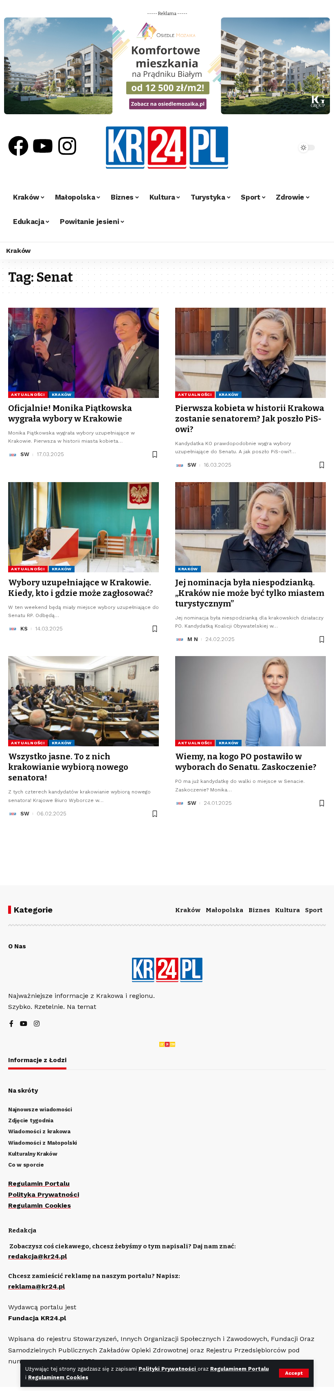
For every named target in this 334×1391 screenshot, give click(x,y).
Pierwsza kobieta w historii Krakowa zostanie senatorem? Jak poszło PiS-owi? (249, 418)
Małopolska (224, 910)
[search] (279, 147)
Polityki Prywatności (168, 1369)
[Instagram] (67, 146)
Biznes (259, 910)
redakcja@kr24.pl (37, 1256)
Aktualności (28, 394)
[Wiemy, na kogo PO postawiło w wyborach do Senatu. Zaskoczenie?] (250, 701)
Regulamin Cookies (39, 1205)
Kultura (287, 910)
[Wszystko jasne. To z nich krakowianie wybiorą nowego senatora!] (83, 701)
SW (24, 454)
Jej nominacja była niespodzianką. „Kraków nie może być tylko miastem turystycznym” (249, 593)
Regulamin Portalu (39, 1183)
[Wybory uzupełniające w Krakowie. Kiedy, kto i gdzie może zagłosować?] (83, 527)
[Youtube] (43, 146)
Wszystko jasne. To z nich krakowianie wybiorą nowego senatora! (68, 767)
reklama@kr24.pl (36, 1286)
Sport (314, 910)
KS (24, 629)
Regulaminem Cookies (58, 1377)
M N (192, 639)
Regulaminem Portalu (239, 1369)
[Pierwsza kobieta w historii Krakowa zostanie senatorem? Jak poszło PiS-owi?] (250, 353)
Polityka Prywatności (43, 1194)
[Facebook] (18, 146)
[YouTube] (24, 1024)
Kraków (62, 394)
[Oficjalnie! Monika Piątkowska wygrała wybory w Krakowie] (83, 353)
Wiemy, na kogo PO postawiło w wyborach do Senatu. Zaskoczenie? (245, 762)
